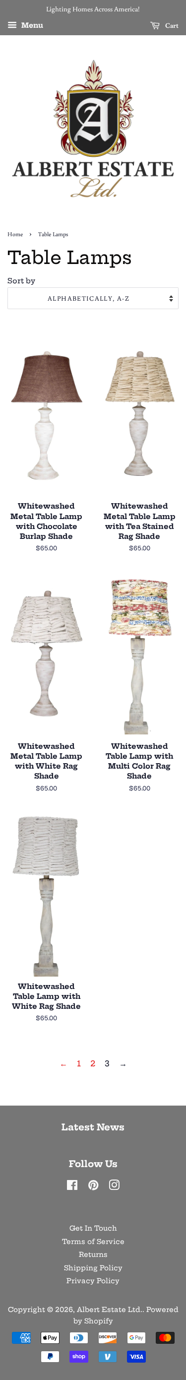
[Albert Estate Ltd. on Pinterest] (93, 1187)
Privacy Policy (93, 1281)
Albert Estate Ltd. (109, 1310)
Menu (31, 25)
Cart (171, 25)
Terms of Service (93, 1242)
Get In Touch (93, 1228)
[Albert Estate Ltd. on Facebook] (72, 1187)
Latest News (93, 1127)
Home (15, 234)
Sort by (21, 280)
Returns (93, 1254)
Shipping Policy (93, 1268)
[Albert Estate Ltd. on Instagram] (114, 1187)
